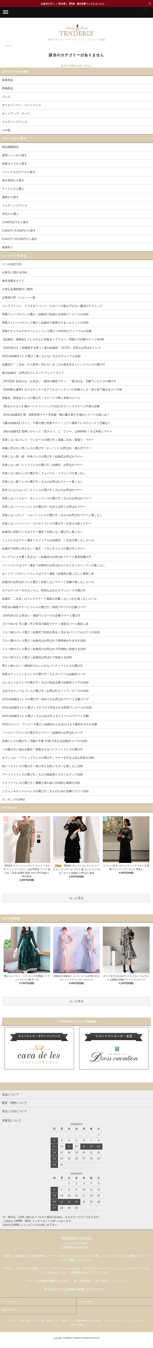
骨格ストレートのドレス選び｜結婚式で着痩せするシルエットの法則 (45, 322)
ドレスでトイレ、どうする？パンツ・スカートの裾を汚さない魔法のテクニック (52, 305)
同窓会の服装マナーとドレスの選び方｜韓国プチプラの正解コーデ (44, 607)
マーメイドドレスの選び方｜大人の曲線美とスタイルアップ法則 (42, 774)
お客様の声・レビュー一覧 (18, 297)
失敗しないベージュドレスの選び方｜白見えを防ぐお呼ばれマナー (44, 506)
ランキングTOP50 (13, 799)
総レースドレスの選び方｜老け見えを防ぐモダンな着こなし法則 (42, 766)
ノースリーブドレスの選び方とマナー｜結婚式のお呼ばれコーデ (42, 732)
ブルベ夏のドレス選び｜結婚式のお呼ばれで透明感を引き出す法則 (44, 640)
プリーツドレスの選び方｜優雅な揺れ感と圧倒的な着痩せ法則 (41, 782)
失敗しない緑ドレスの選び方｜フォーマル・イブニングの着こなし (44, 473)
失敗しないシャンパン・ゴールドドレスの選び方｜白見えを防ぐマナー (46, 523)
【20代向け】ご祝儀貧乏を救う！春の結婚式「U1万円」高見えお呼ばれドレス (51, 347)
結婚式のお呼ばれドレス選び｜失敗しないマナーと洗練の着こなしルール (48, 582)
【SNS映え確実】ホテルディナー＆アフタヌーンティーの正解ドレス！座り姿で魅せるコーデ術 (62, 389)
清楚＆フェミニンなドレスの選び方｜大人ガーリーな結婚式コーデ (44, 674)
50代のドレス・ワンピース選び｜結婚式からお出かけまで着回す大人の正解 (49, 724)
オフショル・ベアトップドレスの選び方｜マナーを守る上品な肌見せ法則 (48, 757)
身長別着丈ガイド (13, 280)
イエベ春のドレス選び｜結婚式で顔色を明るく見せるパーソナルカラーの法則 (51, 632)
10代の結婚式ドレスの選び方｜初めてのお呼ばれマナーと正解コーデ (45, 699)
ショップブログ (135, 1321)
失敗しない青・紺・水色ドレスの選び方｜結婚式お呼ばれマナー (42, 456)
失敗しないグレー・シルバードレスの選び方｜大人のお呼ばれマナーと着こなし (52, 515)
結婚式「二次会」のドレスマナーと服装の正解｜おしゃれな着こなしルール (49, 598)
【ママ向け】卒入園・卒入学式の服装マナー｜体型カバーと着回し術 (45, 623)
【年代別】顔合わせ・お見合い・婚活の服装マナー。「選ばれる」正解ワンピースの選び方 (59, 381)
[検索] (146, 11)
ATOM (79, 1324)
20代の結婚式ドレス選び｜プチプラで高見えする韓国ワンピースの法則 (47, 707)
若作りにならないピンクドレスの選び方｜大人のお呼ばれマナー (42, 490)
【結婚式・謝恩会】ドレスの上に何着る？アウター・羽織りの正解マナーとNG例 (53, 339)
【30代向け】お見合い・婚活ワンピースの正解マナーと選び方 (41, 615)
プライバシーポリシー (114, 1321)
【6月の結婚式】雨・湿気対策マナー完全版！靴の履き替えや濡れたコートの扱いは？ (56, 414)
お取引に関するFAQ (14, 272)
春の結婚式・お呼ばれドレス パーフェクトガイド (33, 372)
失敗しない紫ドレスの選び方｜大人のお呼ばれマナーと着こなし (42, 481)
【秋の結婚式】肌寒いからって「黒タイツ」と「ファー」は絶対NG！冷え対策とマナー (57, 431)
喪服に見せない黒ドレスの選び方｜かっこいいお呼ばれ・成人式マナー (46, 448)
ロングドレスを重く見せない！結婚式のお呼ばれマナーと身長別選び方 (46, 556)
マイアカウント (9, 1301)
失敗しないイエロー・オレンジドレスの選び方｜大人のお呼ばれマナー (46, 498)
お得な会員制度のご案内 (17, 289)
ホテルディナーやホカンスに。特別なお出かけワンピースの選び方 (44, 590)
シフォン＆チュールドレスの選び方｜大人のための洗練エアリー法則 (45, 791)
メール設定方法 (12, 264)
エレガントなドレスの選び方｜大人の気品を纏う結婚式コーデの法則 (45, 682)
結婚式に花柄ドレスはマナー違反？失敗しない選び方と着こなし (42, 531)
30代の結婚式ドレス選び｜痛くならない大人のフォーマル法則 (41, 356)
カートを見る (85, 1301)
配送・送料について (50, 1321)
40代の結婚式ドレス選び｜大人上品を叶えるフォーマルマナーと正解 (45, 715)
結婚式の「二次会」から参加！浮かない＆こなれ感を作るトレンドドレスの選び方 (53, 364)
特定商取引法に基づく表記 (89, 1321)
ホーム (13, 1321)
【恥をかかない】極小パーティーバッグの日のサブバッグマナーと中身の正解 (51, 406)
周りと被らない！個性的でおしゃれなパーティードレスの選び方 (42, 665)
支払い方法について (28, 1321)
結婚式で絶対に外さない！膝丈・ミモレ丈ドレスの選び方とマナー (44, 548)
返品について (68, 1321)
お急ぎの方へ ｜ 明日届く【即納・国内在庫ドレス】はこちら (74, 3)
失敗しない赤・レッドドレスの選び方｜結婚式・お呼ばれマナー (42, 464)
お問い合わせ (8, 1310)
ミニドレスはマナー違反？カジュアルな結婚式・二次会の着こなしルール (48, 540)
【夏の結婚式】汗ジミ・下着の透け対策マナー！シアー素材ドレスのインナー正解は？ (56, 423)
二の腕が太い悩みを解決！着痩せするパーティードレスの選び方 (42, 749)
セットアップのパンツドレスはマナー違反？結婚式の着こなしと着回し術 (48, 573)
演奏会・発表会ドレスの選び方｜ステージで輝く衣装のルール (41, 397)
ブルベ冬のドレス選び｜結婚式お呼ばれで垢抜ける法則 (37, 657)
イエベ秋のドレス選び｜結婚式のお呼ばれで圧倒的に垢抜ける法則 (44, 648)
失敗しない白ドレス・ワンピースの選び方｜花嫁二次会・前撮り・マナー (48, 439)
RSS (73, 1324)
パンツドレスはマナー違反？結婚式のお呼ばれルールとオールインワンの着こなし (53, 565)
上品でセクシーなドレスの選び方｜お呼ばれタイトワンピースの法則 (45, 690)
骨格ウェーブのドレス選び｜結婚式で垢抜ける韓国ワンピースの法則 (45, 314)
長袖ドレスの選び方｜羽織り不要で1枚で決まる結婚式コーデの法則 (44, 741)
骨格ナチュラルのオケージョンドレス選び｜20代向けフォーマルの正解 (47, 331)
